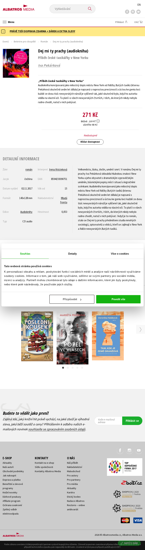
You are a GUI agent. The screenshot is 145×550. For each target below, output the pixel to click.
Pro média (72, 484)
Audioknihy (26, 211)
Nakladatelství (74, 467)
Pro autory (72, 475)
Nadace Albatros (76, 501)
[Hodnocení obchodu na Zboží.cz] (130, 481)
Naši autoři (8, 467)
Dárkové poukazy (12, 496)
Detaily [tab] (72, 253)
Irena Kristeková (58, 169)
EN (139, 4)
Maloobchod (73, 471)
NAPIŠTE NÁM (131, 543)
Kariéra (71, 492)
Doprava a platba (12, 479)
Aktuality (7, 462)
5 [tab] (82, 368)
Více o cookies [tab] (120, 253)
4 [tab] (77, 368)
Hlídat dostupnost (90, 141)
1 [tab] (63, 368)
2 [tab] (68, 368)
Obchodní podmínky (13, 471)
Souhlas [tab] (25, 253)
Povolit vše (118, 299)
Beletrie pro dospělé (25, 41)
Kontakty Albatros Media (48, 471)
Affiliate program (11, 501)
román (28, 169)
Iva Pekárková (49, 65)
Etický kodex (73, 496)
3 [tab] (73, 368)
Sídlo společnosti (44, 467)
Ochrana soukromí (12, 505)
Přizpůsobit (70, 299)
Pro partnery (73, 479)
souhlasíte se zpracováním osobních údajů (56, 429)
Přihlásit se (132, 421)
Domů (6, 41)
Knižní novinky (10, 492)
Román (44, 41)
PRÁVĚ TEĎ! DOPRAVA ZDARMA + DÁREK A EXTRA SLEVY (42, 31)
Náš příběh (72, 462)
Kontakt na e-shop (44, 462)
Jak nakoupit (9, 475)
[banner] (18, 6)
